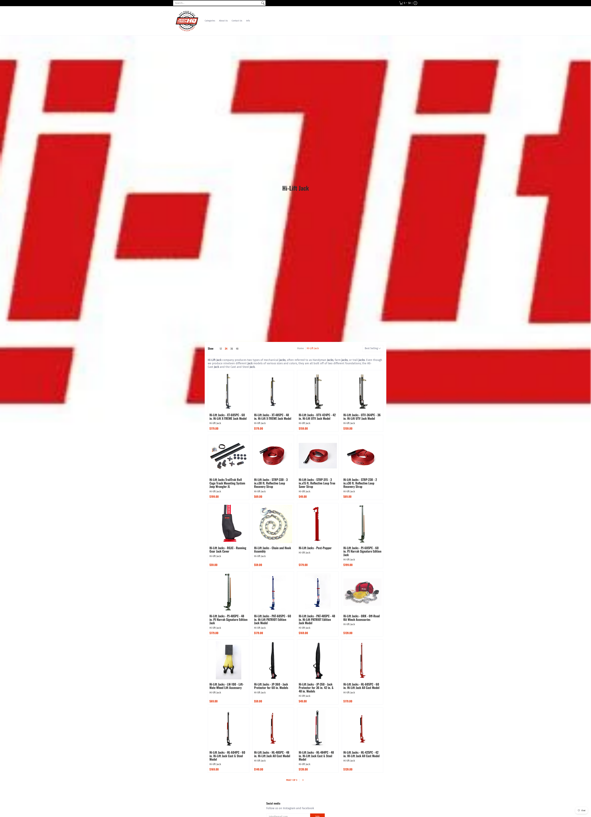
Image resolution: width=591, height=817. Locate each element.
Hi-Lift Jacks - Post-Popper (315, 547)
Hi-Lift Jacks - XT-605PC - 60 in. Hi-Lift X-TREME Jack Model (228, 417)
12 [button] (221, 348)
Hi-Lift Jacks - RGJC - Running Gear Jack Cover (227, 549)
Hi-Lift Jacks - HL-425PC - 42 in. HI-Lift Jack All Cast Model (361, 754)
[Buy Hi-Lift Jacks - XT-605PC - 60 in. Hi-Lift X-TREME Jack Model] (228, 391)
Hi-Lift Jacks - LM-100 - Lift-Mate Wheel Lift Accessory (226, 686)
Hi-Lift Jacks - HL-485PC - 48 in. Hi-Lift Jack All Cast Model (272, 754)
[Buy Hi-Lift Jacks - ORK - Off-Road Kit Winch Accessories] (362, 592)
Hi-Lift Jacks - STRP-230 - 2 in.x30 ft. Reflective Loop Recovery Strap (360, 483)
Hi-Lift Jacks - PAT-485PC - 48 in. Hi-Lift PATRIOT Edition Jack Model (317, 619)
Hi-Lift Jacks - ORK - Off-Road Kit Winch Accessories (361, 618)
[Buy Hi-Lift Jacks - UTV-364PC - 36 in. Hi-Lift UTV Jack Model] (362, 391)
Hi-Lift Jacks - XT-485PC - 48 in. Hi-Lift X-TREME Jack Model (272, 417)
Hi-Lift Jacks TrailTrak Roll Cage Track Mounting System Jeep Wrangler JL (227, 483)
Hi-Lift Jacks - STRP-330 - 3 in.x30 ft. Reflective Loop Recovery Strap (271, 483)
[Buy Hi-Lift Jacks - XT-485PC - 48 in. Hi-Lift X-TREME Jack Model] (273, 391)
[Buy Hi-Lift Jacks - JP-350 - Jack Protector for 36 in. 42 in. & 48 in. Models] (318, 660)
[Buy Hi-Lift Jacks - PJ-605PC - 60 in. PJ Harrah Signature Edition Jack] (362, 524)
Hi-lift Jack (215, 423)
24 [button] (226, 348)
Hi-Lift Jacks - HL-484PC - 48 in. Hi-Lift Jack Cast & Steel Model (316, 756)
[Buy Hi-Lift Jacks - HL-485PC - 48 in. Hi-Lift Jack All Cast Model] (273, 728)
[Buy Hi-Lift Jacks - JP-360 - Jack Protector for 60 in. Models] (273, 660)
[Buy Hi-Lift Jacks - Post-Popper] (318, 524)
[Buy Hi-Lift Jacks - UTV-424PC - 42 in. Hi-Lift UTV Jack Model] (318, 391)
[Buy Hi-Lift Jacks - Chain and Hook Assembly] (273, 524)
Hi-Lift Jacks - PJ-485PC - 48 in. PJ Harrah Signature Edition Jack (228, 619)
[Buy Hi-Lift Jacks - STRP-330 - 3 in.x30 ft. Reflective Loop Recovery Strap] (273, 456)
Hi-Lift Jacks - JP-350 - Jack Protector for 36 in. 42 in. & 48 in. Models (316, 687)
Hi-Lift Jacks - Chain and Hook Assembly (272, 549)
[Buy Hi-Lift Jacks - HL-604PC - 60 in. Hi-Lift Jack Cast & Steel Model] (228, 728)
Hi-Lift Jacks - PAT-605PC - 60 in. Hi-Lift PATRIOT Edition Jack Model (272, 619)
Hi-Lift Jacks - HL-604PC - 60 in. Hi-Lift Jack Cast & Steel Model (227, 756)
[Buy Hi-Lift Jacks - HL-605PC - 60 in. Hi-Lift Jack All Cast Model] (362, 660)
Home (300, 348)
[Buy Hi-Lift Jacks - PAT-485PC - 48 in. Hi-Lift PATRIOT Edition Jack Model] (318, 592)
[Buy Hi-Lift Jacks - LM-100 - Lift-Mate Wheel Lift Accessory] (228, 660)
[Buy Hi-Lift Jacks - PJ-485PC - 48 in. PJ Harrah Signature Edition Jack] (228, 592)
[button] (405, 3)
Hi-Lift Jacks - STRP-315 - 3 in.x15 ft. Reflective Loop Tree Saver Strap (317, 483)
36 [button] (231, 348)
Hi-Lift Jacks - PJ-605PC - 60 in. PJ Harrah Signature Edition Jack (362, 551)
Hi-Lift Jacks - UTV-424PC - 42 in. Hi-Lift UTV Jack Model (317, 417)
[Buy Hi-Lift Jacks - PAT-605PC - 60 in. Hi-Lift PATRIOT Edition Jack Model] (273, 592)
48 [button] (237, 348)
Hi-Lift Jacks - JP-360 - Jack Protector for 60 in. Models (271, 686)
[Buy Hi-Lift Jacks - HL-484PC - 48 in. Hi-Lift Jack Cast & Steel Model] (318, 728)
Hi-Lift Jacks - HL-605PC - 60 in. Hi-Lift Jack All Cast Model (361, 686)
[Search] (262, 3)
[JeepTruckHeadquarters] (187, 20)
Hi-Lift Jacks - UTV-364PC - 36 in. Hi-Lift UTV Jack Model (362, 417)
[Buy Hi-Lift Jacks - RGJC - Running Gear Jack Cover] (228, 524)
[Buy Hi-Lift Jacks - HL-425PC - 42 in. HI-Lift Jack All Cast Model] (362, 728)
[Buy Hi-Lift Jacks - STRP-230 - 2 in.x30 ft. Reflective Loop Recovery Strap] (362, 456)
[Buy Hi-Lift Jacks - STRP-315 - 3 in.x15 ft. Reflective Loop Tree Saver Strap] (318, 456)
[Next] (303, 780)
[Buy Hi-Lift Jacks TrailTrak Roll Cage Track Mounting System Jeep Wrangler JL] (228, 456)
